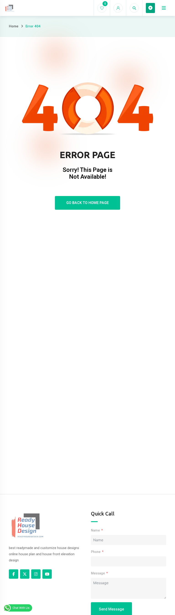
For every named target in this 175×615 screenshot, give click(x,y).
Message (98, 573)
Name (95, 530)
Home (13, 26)
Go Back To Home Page (87, 203)
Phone (95, 552)
